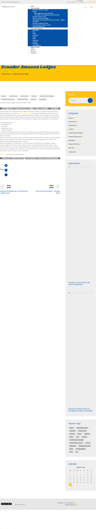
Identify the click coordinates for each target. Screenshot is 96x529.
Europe (88, 443)
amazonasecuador (82, 427)
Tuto (75, 503)
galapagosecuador (84, 446)
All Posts (8, 74)
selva (71, 452)
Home (3, 74)
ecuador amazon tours (7, 99)
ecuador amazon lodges (47, 96)
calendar (87, 434)
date (77, 437)
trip (77, 452)
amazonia (72, 430)
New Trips (33, 99)
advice (72, 427)
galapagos (71, 140)
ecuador (34, 96)
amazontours (24, 96)
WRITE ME (3, 154)
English (80, 1)
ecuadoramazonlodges (76, 440)
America (72, 434)
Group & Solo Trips (22, 99)
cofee (71, 437)
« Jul (71, 487)
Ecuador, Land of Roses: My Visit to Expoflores (79, 283)
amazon (3, 96)
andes (79, 434)
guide (71, 449)
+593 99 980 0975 (90, 2)
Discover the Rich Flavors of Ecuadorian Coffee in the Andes (80, 410)
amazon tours (13, 96)
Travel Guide (42, 99)
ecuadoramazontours (76, 443)
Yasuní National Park (25, 113)
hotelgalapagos (80, 449)
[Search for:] (80, 100)
